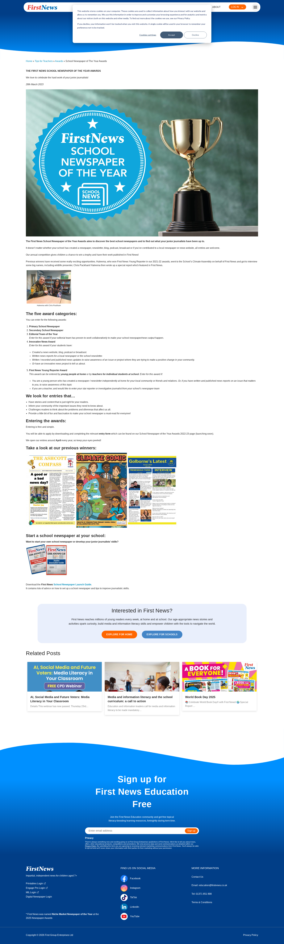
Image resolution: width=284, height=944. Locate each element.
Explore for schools (162, 634)
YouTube (134, 916)
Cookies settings (147, 35)
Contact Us (197, 877)
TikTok (133, 897)
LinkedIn (134, 907)
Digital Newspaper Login (39, 896)
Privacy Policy (90, 846)
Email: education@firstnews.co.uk (209, 885)
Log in (235, 7)
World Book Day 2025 (200, 697)
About (216, 7)
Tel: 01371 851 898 (202, 894)
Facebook (135, 878)
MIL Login (31, 892)
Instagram (135, 888)
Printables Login (34, 883)
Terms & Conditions (202, 902)
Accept (171, 35)
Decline (195, 35)
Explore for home (119, 634)
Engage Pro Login (35, 888)
